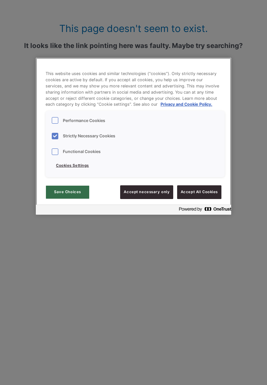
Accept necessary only (147, 192)
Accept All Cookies (199, 192)
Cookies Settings (72, 165)
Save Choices (67, 192)
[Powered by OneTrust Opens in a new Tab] (203, 211)
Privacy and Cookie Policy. (186, 104)
